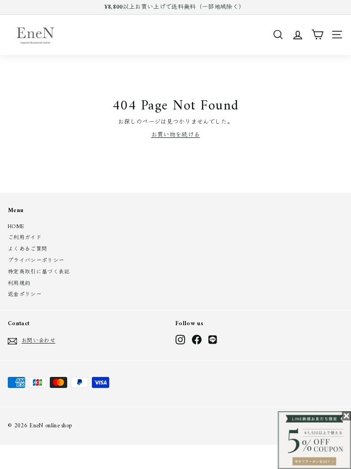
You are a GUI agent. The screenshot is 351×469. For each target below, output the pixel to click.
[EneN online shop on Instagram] (180, 339)
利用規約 (19, 284)
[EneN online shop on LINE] (213, 339)
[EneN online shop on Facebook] (197, 339)
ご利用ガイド (25, 238)
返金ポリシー (25, 295)
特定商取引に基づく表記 (39, 272)
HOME (16, 227)
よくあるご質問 (27, 249)
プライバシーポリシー (36, 261)
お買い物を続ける (175, 135)
